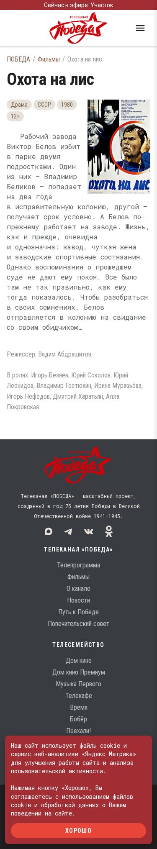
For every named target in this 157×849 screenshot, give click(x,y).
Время (79, 707)
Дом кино (79, 660)
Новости (78, 600)
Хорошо (78, 830)
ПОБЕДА (18, 59)
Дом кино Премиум (78, 672)
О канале (78, 589)
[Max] (49, 531)
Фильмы (49, 59)
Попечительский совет (78, 624)
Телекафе (78, 696)
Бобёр (78, 719)
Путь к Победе (78, 612)
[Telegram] (69, 531)
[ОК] (109, 531)
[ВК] (89, 531)
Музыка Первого (78, 684)
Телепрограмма (78, 565)
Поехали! (78, 731)
